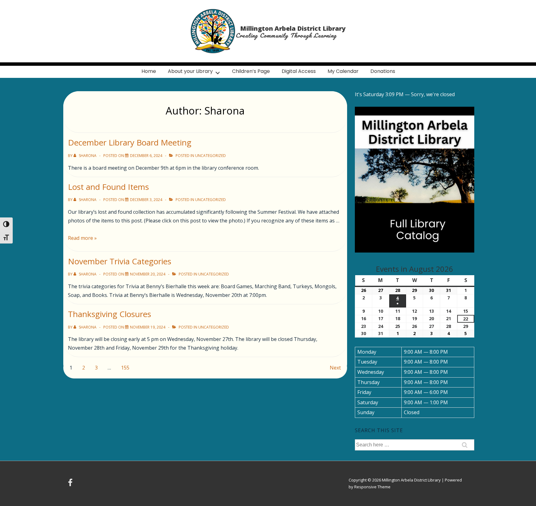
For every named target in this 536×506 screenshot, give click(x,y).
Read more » (82, 238)
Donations (382, 71)
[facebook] (71, 484)
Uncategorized (210, 155)
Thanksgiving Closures (109, 314)
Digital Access (299, 71)
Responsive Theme (372, 487)
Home (148, 71)
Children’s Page (251, 71)
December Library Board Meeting (129, 142)
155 (125, 367)
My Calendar (343, 71)
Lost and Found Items (108, 186)
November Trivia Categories (119, 261)
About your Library (190, 71)
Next (335, 367)
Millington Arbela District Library (293, 28)
